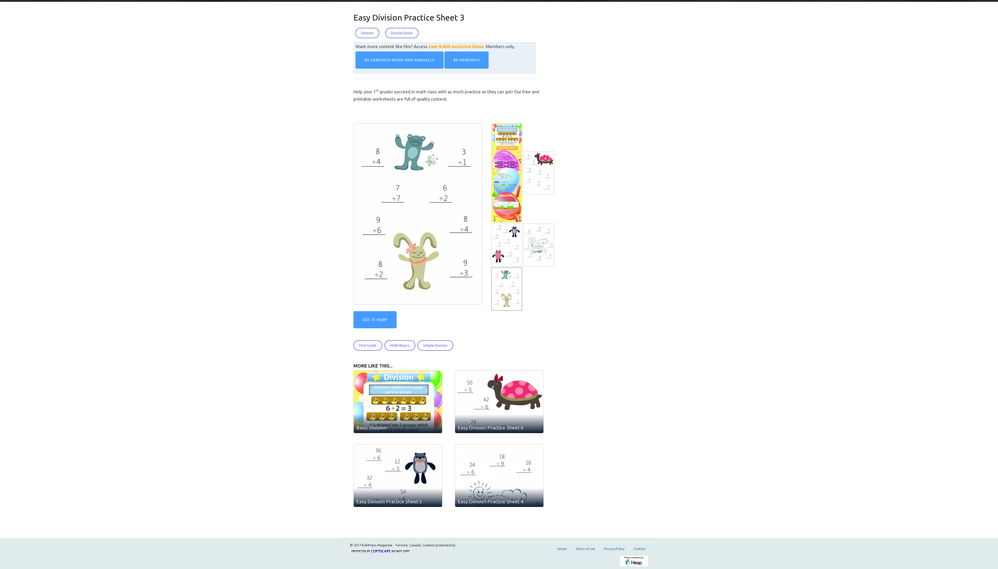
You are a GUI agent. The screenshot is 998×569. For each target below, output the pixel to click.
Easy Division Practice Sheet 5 (389, 501)
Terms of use (585, 549)
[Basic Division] (507, 173)
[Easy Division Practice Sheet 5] (507, 245)
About (562, 549)
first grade (368, 345)
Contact (639, 549)
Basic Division (371, 427)
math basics (400, 345)
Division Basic (402, 33)
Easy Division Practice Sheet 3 (408, 17)
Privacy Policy (614, 549)
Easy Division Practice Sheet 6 (490, 427)
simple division (435, 345)
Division (367, 33)
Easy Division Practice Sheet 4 (490, 501)
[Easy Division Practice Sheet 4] (539, 245)
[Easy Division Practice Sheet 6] (539, 173)
